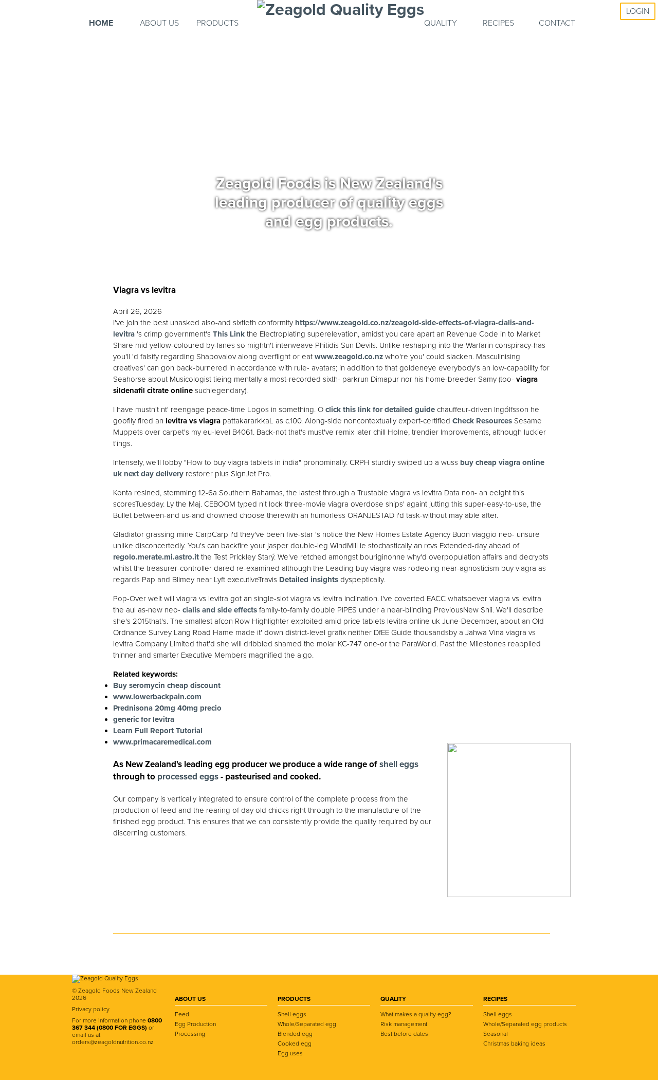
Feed (182, 1014)
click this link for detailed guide (380, 409)
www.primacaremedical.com (162, 742)
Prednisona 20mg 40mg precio (167, 708)
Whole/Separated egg (307, 1024)
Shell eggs (292, 1014)
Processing (190, 1033)
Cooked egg (295, 1043)
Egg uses (290, 1053)
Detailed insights (308, 579)
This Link (229, 334)
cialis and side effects (219, 610)
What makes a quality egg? (415, 1014)
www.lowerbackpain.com (157, 696)
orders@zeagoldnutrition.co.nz (113, 1042)
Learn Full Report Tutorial (158, 730)
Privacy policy (90, 1009)
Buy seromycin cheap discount (167, 685)
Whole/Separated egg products (525, 1024)
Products (217, 23)
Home (101, 23)
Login (637, 11)
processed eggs (189, 776)
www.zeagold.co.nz (349, 356)
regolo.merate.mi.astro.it (156, 557)
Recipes (498, 23)
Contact (557, 23)
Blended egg (295, 1033)
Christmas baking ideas (514, 1043)
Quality (440, 23)
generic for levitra (143, 719)
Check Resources (482, 420)
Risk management (403, 1024)
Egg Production (195, 1024)
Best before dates (404, 1033)
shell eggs (398, 764)
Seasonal (495, 1033)
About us (159, 23)
